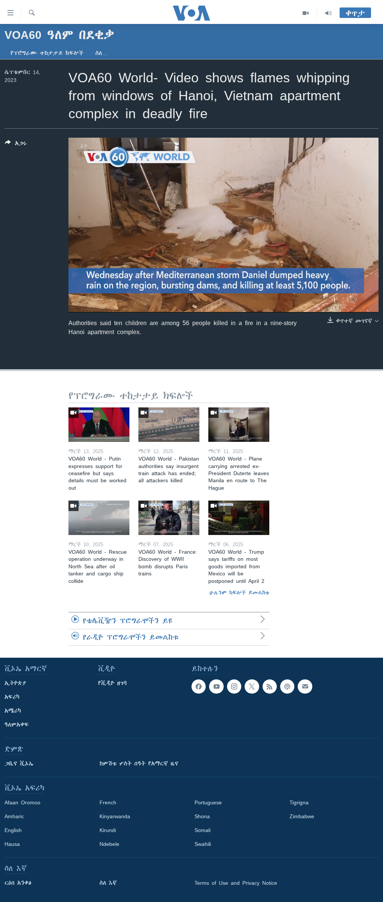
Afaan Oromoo (22, 802)
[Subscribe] (305, 686)
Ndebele (109, 844)
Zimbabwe (301, 816)
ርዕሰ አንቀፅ (17, 883)
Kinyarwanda (114, 816)
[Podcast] (287, 686)
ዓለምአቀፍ (16, 724)
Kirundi (107, 830)
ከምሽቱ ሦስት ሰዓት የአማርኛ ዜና (138, 763)
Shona (202, 816)
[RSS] (270, 686)
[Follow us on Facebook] (199, 686)
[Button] (16, 145)
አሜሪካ (12, 710)
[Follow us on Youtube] (216, 686)
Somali (202, 830)
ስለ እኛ (108, 883)
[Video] (305, 13)
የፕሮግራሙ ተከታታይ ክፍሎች (46, 53)
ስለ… (101, 53)
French (107, 802)
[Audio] (328, 13)
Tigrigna (299, 802)
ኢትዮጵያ (15, 683)
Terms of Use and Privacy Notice (235, 883)
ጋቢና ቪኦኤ (18, 763)
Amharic (14, 816)
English (13, 830)
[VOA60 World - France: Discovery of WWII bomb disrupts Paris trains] (168, 518)
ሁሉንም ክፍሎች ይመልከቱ (239, 593)
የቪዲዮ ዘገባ (112, 683)
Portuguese (208, 802)
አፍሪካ (11, 697)
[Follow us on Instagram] (234, 686)
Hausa (12, 844)
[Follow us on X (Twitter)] (252, 686)
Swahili (202, 844)
